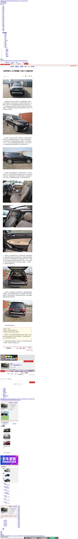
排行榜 (6, 47)
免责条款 (30, 535)
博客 (3, 26)
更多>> (30, 347)
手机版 (22, 0)
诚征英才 (22, 535)
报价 (5, 41)
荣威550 (18, 400)
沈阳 (6, 60)
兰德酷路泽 (6, 492)
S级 (20, 258)
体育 (3, 9)
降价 (17, 62)
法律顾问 (34, 535)
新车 (5, 33)
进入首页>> (15, 402)
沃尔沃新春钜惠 (7, 439)
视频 (3, 25)
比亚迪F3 (31, 398)
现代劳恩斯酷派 (11, 400)
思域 (13, 398)
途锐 (5, 498)
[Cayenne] (7, 480)
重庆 (21, 60)
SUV (6, 52)
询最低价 (10, 402)
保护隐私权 (26, 535)
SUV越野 (5, 392)
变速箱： (11, 369)
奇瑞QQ (15, 400)
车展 (20, 0)
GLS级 (7, 64)
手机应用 (25, 0)
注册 (5, 3)
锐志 (23, 398)
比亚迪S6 (7, 400)
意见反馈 (37, 535)
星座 (3, 30)
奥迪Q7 (5, 483)
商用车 (15, 0)
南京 (16, 60)
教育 (3, 20)
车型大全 (6, 40)
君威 (3, 398)
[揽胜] (7, 475)
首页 (19, 506)
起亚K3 (10, 398)
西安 (23, 60)
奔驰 (25, 101)
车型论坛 (32, 66)
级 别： (9, 406)
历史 (3, 22)
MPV (7, 53)
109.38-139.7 (13, 404)
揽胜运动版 (6, 486)
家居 (3, 16)
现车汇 (18, 0)
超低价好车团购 (73, 65)
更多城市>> (26, 60)
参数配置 (17, 66)
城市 (19, 527)
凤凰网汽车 (7, 0)
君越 (33, 398)
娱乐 (3, 8)
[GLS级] (5, 366)
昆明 (10, 60)
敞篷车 (7, 56)
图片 (5, 42)
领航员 (5, 495)
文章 (29, 66)
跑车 (7, 55)
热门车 (4, 388)
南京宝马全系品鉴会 (6, 453)
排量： (11, 367)
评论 (19, 509)
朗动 (4, 400)
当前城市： (22, 372)
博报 (3, 528)
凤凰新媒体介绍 (3, 535)
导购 (5, 34)
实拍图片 (21, 66)
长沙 (11, 60)
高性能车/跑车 (5, 395)
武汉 (18, 60)
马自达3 (1, 400)
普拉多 (25, 398)
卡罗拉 (28, 398)
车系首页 (12, 66)
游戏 (19, 526)
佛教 (3, 29)
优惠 (5, 43)
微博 (3, 529)
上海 (3, 60)
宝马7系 (5, 489)
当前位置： (2, 62)
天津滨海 (12, 62)
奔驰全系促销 (6, 433)
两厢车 (7, 49)
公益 (3, 28)
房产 (3, 15)
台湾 (19, 508)
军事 (19, 519)
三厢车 (7, 50)
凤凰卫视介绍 (41, 535)
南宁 (20, 60)
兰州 (15, 60)
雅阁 (1, 398)
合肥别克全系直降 (6, 446)
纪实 (1, 532)
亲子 (3, 12)
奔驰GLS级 (5, 423)
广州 (5, 60)
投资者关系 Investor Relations (12, 535)
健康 (3, 11)
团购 (5, 44)
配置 (3, 425)
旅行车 (7, 54)
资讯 (3, 6)
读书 (3, 19)
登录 (4, 3)
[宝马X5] (7, 470)
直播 (1, 533)
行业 (5, 38)
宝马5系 (21, 398)
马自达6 (18, 398)
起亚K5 (15, 398)
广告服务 (19, 535)
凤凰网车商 (11, 0)
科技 (3, 17)
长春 (8, 60)
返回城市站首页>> (29, 350)
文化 (3, 21)
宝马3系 (7, 398)
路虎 (25, 292)
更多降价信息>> (31, 370)
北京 (1, 58)
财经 (3, 7)
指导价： (9, 404)
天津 (13, 60)
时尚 (3, 10)
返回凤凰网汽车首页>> (28, 361)
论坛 (3, 27)
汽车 (19, 511)
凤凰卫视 (2, 4)
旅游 (3, 18)
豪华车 (7, 51)
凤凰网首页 (2, 0)
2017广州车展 (25, 62)
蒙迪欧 (5, 398)
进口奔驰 (3, 64)
